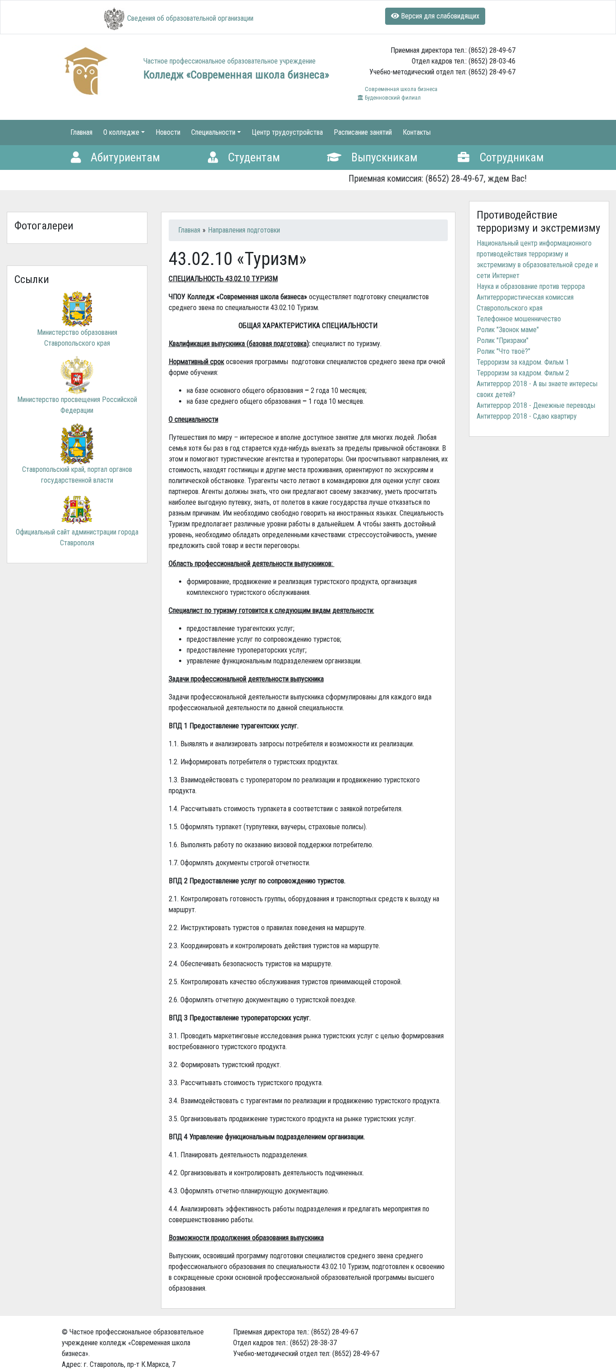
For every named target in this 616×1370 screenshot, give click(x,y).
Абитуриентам (124, 157)
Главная (81, 132)
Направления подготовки (244, 230)
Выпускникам (383, 157)
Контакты (417, 132)
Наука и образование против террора (531, 286)
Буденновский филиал (392, 97)
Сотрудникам (510, 157)
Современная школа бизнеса (400, 89)
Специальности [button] (213, 132)
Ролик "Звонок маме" (508, 329)
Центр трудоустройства (287, 132)
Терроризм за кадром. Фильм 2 (523, 373)
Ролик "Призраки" (503, 340)
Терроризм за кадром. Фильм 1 (523, 362)
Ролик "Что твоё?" (503, 351)
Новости (168, 132)
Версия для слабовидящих (439, 16)
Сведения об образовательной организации (190, 18)
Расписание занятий (363, 132)
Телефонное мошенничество (519, 319)
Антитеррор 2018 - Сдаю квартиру (527, 416)
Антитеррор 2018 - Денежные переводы (536, 405)
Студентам (252, 157)
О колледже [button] (121, 132)
